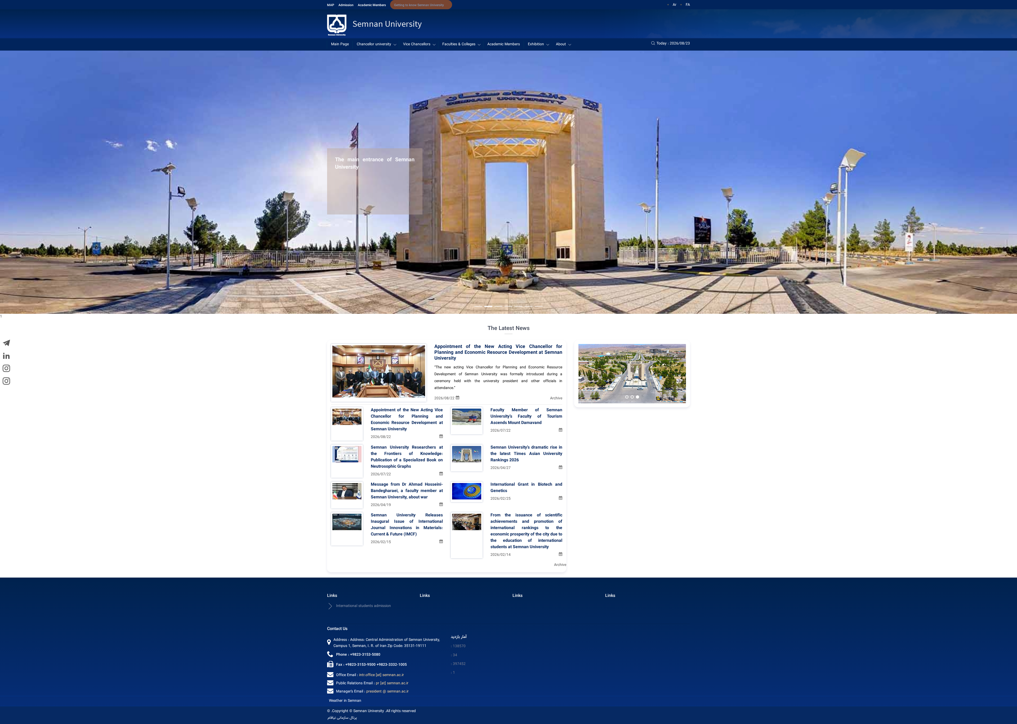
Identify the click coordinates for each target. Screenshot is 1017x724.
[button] (478, 306)
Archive (556, 398)
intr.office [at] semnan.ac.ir (381, 675)
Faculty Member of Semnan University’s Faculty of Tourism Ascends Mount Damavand (526, 416)
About (561, 44)
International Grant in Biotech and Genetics (526, 488)
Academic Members (372, 5)
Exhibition (536, 44)
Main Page (340, 44)
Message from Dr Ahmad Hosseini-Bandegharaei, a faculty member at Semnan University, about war (407, 491)
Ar (674, 5)
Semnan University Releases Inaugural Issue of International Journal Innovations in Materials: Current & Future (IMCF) (407, 525)
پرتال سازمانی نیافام (342, 718)
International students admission (363, 606)
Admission (346, 5)
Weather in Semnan (345, 701)
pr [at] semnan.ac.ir (392, 683)
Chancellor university (374, 44)
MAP (330, 5)
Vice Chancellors (416, 44)
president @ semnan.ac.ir (387, 692)
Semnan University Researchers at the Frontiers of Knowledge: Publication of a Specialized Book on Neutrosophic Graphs (407, 457)
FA (688, 5)
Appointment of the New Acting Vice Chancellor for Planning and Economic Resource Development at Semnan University (498, 352)
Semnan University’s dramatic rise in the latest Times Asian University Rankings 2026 (526, 454)
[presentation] (1000, 185)
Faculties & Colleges (458, 44)
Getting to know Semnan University (419, 5)
